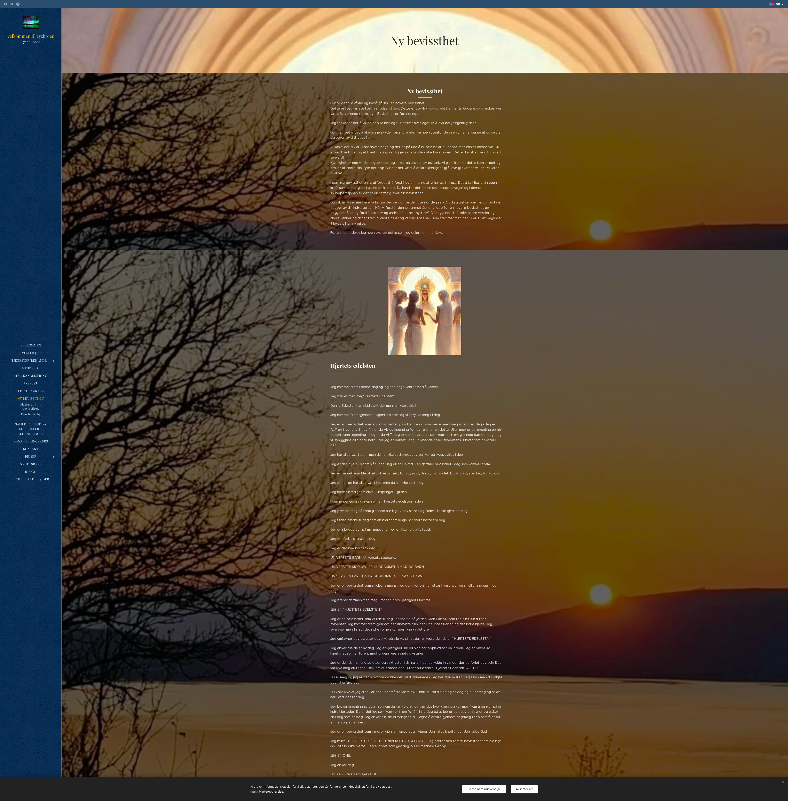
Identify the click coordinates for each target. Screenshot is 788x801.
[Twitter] (11, 4)
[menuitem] (30, 345)
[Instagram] (18, 4)
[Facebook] (5, 4)
